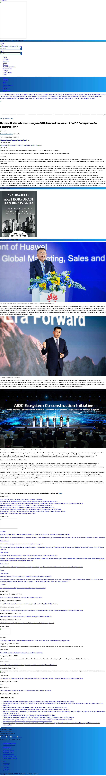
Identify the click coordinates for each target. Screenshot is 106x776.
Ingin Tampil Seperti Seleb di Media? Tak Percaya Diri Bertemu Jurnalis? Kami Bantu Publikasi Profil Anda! (41, 96)
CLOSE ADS (3, 0)
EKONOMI (6, 61)
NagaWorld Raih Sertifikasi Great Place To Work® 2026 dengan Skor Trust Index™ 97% (26, 691)
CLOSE (2, 43)
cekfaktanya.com (8, 755)
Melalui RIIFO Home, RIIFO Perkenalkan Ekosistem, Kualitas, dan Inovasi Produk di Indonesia (27, 94)
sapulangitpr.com (8, 751)
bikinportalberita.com (9, 756)
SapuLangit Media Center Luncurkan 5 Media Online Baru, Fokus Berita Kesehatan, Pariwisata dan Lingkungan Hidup (34, 641)
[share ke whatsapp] (14, 140)
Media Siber (6, 767)
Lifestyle (5, 71)
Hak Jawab (6, 769)
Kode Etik (5, 766)
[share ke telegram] (20, 140)
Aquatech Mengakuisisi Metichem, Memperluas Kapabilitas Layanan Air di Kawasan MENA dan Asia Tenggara (36, 709)
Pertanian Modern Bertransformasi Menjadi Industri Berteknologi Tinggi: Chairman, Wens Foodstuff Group (35, 707)
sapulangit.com (7, 753)
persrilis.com (7, 747)
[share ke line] (24, 140)
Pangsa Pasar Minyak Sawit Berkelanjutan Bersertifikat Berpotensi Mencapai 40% (27, 721)
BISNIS (5, 63)
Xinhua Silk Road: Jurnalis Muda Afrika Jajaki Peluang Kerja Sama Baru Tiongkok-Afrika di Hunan (28, 665)
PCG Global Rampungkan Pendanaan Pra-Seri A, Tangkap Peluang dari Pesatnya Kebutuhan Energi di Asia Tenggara (38, 717)
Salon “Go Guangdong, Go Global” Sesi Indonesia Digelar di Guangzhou (21, 653)
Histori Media (6, 763)
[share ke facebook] (3, 140)
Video (5, 74)
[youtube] (19, 46)
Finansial (5, 65)
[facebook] (3, 46)
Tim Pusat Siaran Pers (6, 134)
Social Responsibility (9, 67)
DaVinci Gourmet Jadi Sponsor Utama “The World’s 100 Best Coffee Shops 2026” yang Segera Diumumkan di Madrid (38, 719)
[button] (1, 156)
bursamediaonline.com (10, 758)
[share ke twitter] (8, 140)
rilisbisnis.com (7, 749)
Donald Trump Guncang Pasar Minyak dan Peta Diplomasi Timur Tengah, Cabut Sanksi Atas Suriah (65, 98)
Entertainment (7, 69)
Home (5, 57)
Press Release (7, 73)
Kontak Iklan (6, 771)
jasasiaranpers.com (9, 745)
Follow (60, 493)
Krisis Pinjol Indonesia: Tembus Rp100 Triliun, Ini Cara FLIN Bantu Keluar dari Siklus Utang (29, 715)
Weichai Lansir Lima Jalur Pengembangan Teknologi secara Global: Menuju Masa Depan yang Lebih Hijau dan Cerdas (38, 702)
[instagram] (13, 46)
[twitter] (8, 46)
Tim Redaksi (6, 764)
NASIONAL (6, 59)
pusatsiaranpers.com (9, 743)
